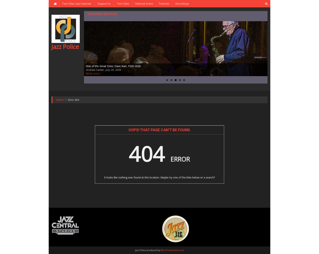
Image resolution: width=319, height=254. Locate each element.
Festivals (164, 3)
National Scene (144, 3)
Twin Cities (123, 3)
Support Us (104, 3)
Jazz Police (65, 47)
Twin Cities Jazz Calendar (76, 3)
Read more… (93, 73)
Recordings (182, 3)
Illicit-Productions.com (172, 250)
